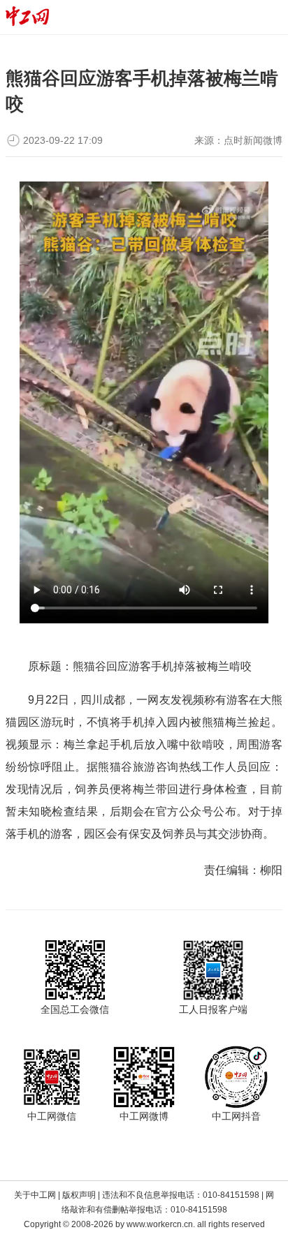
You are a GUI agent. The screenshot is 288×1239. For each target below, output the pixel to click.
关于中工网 (35, 1195)
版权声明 (79, 1195)
